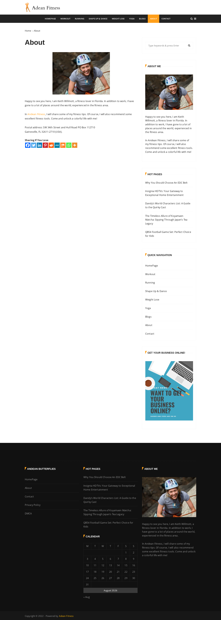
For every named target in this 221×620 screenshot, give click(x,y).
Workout (65, 18)
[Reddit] (51, 145)
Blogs (142, 18)
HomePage (50, 18)
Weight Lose (118, 18)
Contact (165, 18)
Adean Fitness (66, 615)
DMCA (28, 513)
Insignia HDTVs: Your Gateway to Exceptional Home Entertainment (164, 193)
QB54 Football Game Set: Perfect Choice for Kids (168, 234)
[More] (74, 145)
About (153, 18)
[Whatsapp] (68, 145)
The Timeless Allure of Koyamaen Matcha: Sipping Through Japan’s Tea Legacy (166, 219)
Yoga (132, 18)
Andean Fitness (36, 114)
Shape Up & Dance (98, 18)
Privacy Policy (32, 505)
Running (79, 18)
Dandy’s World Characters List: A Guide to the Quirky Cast (167, 205)
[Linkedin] (39, 145)
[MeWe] (57, 145)
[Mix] (63, 145)
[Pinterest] (45, 145)
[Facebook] (27, 145)
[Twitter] (33, 145)
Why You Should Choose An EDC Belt (166, 182)
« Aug (86, 597)
